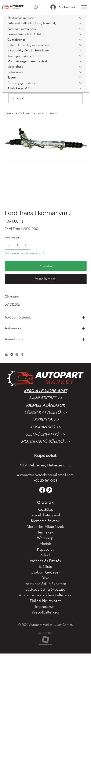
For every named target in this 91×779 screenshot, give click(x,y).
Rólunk (45, 555)
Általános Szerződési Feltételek (45, 595)
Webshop (45, 538)
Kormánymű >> (45, 427)
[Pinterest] (17, 354)
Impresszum (45, 606)
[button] (36, 7)
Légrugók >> (45, 419)
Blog (45, 578)
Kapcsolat (45, 549)
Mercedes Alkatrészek (45, 526)
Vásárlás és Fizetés (45, 560)
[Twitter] (22, 354)
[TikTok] (49, 490)
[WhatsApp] (7, 354)
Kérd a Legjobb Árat (45, 390)
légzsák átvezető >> (45, 412)
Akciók (45, 543)
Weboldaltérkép (45, 612)
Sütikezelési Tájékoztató (45, 589)
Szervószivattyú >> (45, 434)
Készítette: (45, 633)
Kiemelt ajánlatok (45, 405)
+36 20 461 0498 (45, 480)
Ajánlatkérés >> (45, 398)
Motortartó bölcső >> (45, 441)
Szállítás (45, 566)
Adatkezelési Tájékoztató (45, 583)
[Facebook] (12, 354)
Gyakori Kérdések (45, 572)
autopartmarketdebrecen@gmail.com (45, 475)
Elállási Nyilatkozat (45, 600)
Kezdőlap (45, 509)
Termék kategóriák (45, 515)
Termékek (45, 532)
